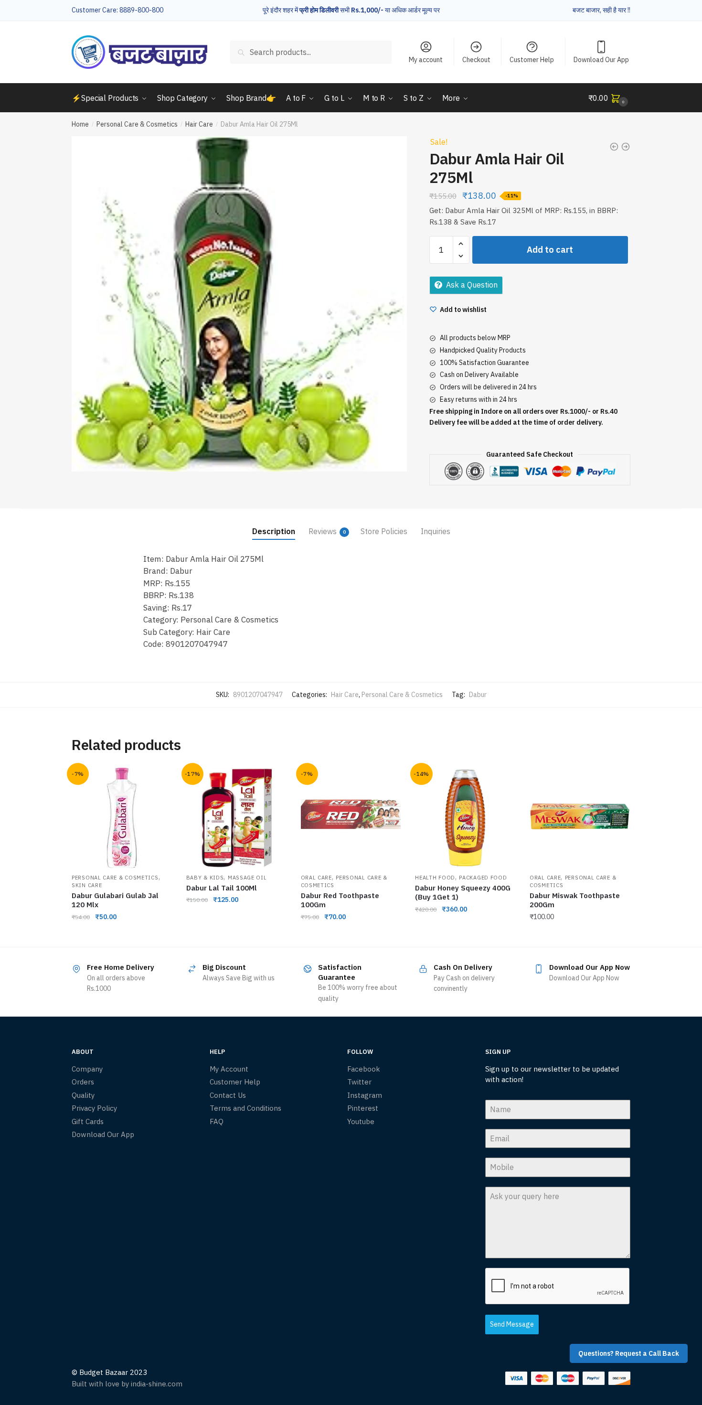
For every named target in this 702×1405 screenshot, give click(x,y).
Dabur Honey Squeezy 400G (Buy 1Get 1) (463, 892)
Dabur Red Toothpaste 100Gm (340, 900)
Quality (83, 1095)
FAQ (216, 1121)
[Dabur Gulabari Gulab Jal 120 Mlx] (122, 818)
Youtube (360, 1121)
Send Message (512, 1324)
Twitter (359, 1081)
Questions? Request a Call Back (628, 1353)
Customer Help (532, 59)
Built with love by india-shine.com (127, 1383)
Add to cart (550, 249)
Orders (83, 1081)
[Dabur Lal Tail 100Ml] (236, 818)
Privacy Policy (94, 1108)
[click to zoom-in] (239, 304)
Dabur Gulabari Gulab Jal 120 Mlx (115, 900)
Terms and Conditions (245, 1108)
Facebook (363, 1068)
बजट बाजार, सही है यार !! (601, 10)
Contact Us (228, 1095)
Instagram (364, 1095)
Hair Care (199, 124)
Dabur (478, 694)
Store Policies (384, 531)
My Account (229, 1068)
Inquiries (435, 531)
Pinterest (362, 1108)
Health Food (435, 877)
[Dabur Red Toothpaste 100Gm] (351, 818)
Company (87, 1068)
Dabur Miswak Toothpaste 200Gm (575, 900)
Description (273, 531)
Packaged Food (483, 877)
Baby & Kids (205, 877)
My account (426, 59)
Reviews (322, 531)
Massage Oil (247, 877)
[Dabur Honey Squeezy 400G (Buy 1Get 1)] (465, 818)
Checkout (476, 59)
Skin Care (87, 885)
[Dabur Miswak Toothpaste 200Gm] (580, 818)
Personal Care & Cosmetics (137, 124)
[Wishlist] (157, 782)
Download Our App (601, 59)
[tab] (273, 524)
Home (80, 124)
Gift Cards (88, 1121)
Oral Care (316, 877)
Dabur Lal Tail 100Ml (221, 887)
